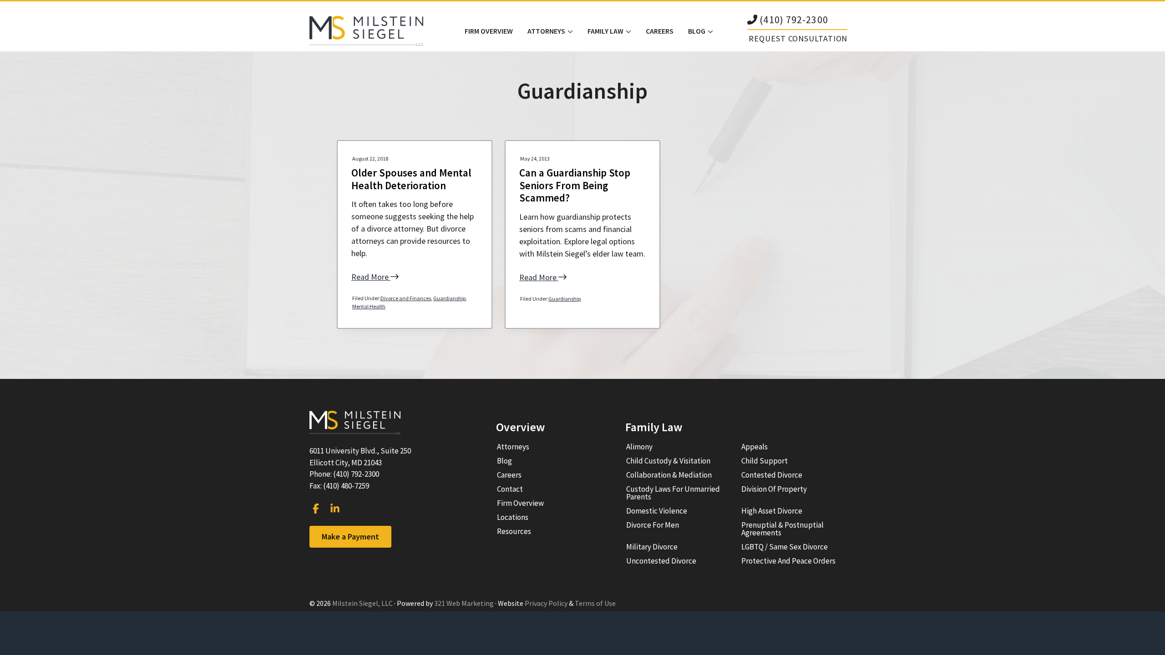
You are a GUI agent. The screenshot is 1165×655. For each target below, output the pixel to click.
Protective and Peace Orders (788, 561)
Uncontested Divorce (661, 561)
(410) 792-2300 (794, 20)
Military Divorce (652, 547)
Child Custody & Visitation (668, 461)
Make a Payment (350, 536)
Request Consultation (798, 38)
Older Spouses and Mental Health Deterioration (411, 178)
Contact (510, 489)
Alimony (639, 447)
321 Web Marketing (464, 603)
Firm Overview (520, 503)
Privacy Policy (546, 603)
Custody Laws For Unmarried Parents (673, 493)
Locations (512, 517)
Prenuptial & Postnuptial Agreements (782, 529)
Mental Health (368, 306)
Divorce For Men (652, 525)
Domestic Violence (656, 511)
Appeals (754, 447)
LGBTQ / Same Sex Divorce (784, 547)
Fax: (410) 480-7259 (339, 486)
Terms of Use (595, 603)
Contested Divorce (771, 475)
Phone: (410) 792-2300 (344, 474)
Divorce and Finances (405, 298)
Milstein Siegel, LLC (362, 603)
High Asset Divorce (771, 511)
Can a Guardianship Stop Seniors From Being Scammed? (574, 185)
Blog (504, 461)
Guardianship (449, 298)
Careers (509, 475)
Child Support (764, 461)
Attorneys (513, 447)
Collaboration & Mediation (669, 475)
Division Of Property (774, 489)
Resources (514, 531)
